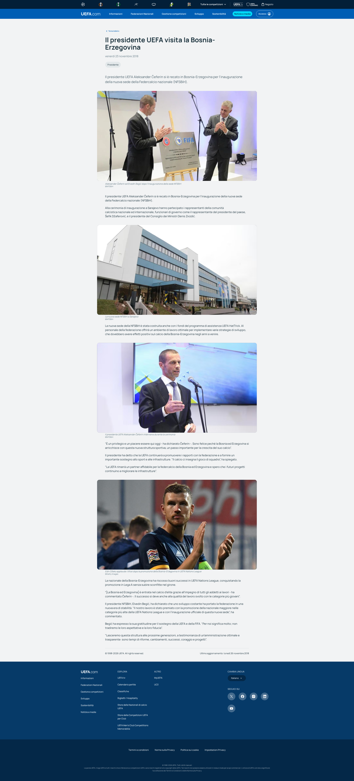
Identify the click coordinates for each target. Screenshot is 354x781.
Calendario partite (127, 684)
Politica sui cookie (190, 749)
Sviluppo (85, 698)
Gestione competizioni (92, 691)
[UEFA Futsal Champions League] (136, 4)
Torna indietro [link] (113, 31)
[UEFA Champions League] (83, 4)
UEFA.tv (121, 677)
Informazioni (87, 678)
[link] (115, 13)
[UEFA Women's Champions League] (154, 4)
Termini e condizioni (138, 749)
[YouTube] (231, 711)
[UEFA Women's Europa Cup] (171, 4)
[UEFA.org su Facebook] (242, 699)
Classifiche (123, 691)
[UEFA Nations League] (189, 4)
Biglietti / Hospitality (128, 698)
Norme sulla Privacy (165, 749)
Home (91, 13)
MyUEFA (158, 677)
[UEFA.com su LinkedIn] (265, 699)
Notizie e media (88, 712)
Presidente (113, 64)
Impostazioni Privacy (215, 749)
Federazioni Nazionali (91, 684)
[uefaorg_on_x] (231, 699)
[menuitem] (116, 13)
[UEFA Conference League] (118, 4)
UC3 (156, 684)
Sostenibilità (87, 705)
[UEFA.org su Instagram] (253, 699)
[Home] (89, 671)
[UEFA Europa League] (100, 4)
